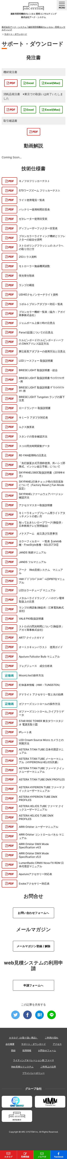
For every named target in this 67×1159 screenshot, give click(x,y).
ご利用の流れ (51, 1037)
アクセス (57, 1044)
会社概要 (9, 1044)
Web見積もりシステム (22, 1066)
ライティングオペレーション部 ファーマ (33, 1060)
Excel (30, 83)
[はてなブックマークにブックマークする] (39, 1015)
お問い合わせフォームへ (33, 913)
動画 (11, 675)
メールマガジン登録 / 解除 (34, 946)
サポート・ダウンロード (33, 1044)
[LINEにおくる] (51, 1015)
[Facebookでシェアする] (27, 1015)
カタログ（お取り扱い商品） (23, 1037)
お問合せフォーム (47, 1050)
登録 (13, 1050)
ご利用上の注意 (48, 1066)
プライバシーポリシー (33, 1073)
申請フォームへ (33, 985)
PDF (12, 83)
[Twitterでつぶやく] (15, 1015)
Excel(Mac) (52, 83)
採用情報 (26, 1050)
